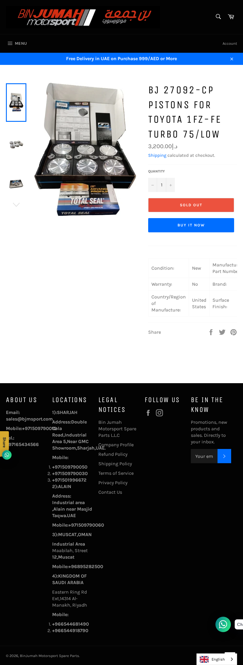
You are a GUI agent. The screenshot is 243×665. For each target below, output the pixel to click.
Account (230, 43)
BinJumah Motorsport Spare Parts (49, 655)
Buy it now (191, 225)
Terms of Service (116, 473)
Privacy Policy (112, 482)
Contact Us (110, 492)
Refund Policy (112, 454)
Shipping (157, 155)
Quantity (156, 171)
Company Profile (116, 444)
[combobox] (216, 659)
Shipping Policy (115, 463)
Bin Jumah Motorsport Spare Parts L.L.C (117, 428)
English (218, 659)
